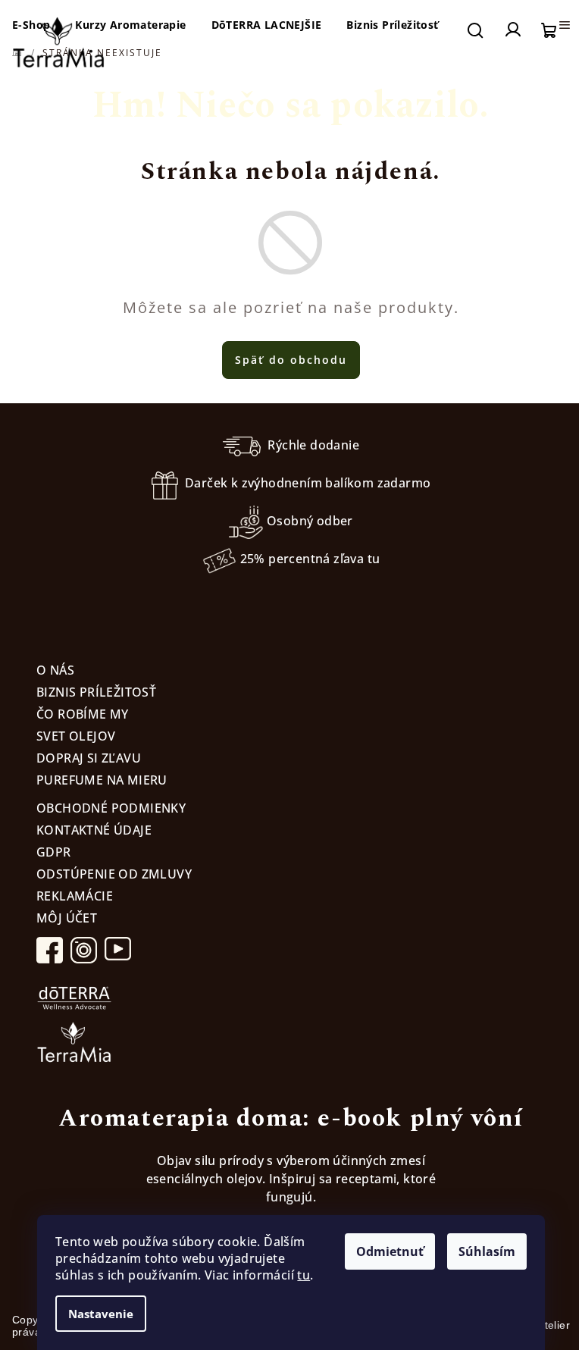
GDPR (53, 852)
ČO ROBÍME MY (82, 714)
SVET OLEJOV (75, 736)
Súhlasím (486, 1251)
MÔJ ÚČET (66, 918)
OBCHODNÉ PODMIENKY (111, 808)
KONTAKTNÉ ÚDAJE (94, 830)
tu (303, 1275)
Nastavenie (100, 1313)
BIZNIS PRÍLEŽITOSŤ (96, 692)
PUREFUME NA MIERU (101, 780)
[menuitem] (130, 25)
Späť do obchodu (291, 359)
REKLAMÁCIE (74, 896)
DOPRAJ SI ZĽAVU (88, 758)
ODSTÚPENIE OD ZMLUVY (114, 874)
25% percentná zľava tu (310, 558)
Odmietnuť (390, 1251)
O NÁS (55, 670)
